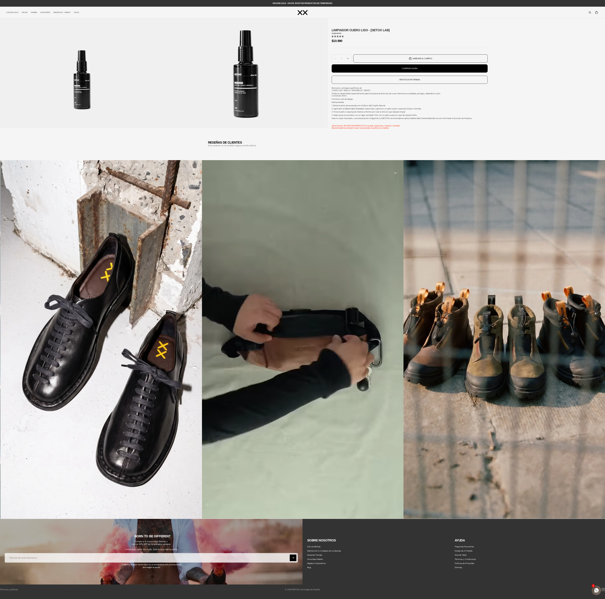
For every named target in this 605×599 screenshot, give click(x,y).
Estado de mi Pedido (463, 551)
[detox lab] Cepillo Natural (374, 105)
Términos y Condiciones (465, 559)
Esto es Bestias (313, 547)
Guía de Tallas (461, 555)
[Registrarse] (293, 558)
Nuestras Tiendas (314, 555)
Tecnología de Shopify (310, 589)
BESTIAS (296, 589)
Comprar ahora (410, 68)
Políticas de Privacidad (464, 563)
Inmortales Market (315, 559)
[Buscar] (589, 12)
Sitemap (458, 567)
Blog (309, 567)
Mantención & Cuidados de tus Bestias (324, 551)
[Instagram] (603, 589)
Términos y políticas (9, 589)
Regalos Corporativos (316, 563)
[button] (338, 36)
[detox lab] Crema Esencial (423, 118)
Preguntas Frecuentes (464, 547)
